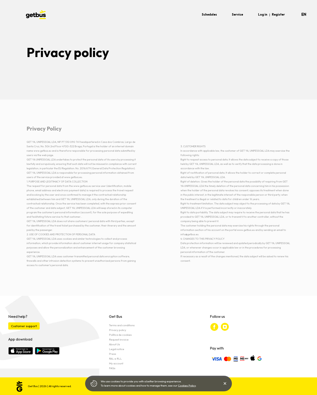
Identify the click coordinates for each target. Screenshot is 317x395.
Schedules (209, 14)
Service (237, 14)
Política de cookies (120, 335)
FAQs (112, 368)
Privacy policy (117, 330)
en (303, 14)
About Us (114, 344)
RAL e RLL (115, 358)
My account (116, 363)
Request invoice (119, 339)
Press (112, 354)
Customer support (24, 326)
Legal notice (116, 349)
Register (278, 14)
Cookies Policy (187, 385)
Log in (262, 14)
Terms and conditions (122, 325)
